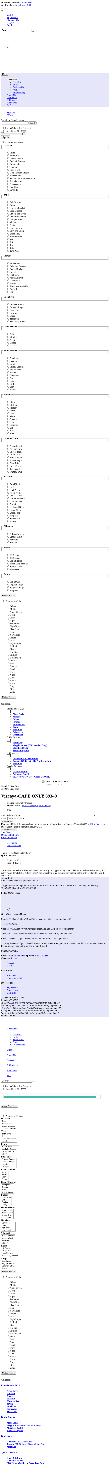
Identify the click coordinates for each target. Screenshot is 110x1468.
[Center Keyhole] (10, 1151)
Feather (13, 372)
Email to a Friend (9, 837)
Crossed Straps (16, 307)
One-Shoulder (16, 501)
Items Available (14, 845)
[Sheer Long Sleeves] (10, 1256)
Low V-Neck (16, 495)
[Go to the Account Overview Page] (2, 10)
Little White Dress (18, 216)
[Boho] (9, 1136)
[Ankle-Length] (7, 1210)
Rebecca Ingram (21, 750)
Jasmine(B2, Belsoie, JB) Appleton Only (32, 761)
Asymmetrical (16, 449)
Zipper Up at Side (18, 321)
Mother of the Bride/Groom (22, 178)
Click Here (95, 824)
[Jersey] (6, 1205)
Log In (10, 25)
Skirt (12, 239)
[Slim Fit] (8, 1243)
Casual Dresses (16, 158)
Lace (12, 381)
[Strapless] (8, 1268)
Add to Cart (7, 821)
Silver (12, 689)
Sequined (14, 425)
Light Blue (15, 626)
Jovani (16, 727)
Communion (15, 164)
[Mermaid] (8, 1240)
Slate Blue (14, 629)
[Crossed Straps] (8, 1162)
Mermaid (14, 539)
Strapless (14, 515)
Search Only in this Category (18, 128)
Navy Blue (15, 635)
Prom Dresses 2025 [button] (15, 708)
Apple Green (16, 612)
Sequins (13, 389)
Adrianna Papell (21, 774)
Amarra (16, 716)
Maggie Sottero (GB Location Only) (30, 745)
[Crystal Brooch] (7, 1192)
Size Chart (6, 832)
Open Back (15, 280)
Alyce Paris (18, 714)
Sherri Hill (18, 734)
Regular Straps (16, 584)
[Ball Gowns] (9, 1134)
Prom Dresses (16, 181)
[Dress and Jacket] (9, 1139)
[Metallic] (4, 1174)
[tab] (58, 721)
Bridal (12, 152)
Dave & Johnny (20, 771)
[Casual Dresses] (12, 1126)
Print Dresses (16, 228)
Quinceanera (15, 184)
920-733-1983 (24, 5)
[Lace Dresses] (9, 1141)
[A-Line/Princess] (8, 1236)
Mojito (13, 609)
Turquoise (14, 623)
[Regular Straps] (8, 1263)
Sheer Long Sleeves (19, 563)
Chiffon (13, 405)
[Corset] (10, 1154)
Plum (12, 660)
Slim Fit (13, 542)
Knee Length (16, 460)
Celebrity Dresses (18, 266)
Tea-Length (15, 469)
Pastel (12, 345)
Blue (12, 632)
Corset (13, 272)
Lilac (12, 640)
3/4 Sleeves (15, 558)
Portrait (13, 504)
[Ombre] (4, 1179)
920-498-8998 (25, 2)
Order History (13, 990)
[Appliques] (7, 1185)
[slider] (98, 1097)
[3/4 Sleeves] (10, 1251)
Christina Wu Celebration (25, 758)
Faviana (16, 722)
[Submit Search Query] (34, 1081)
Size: (3, 815)
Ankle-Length (16, 446)
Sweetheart (15, 518)
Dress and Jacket (17, 208)
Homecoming (16, 175)
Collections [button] (12, 1028)
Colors (16, 719)
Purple (13, 637)
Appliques (14, 358)
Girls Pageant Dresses (20, 172)
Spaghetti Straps (17, 587)
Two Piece (14, 251)
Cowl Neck (15, 484)
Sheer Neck (15, 513)
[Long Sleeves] (10, 1253)
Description (12, 843)
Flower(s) (14, 375)
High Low (14, 275)
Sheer (12, 316)
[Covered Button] (8, 1159)
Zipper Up (14, 319)
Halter (12, 487)
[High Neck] (8, 1228)
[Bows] (7, 1189)
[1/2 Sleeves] (10, 1248)
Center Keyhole (17, 269)
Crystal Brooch (16, 367)
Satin (12, 422)
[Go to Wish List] (5, 8)
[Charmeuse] (6, 1197)
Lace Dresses (16, 211)
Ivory (12, 672)
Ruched (13, 289)
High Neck (15, 490)
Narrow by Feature (14, 142)
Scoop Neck (15, 510)
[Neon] (4, 1177)
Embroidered (15, 369)
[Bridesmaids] (12, 1123)
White (12, 692)
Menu (4, 74)
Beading (13, 361)
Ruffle (12, 384)
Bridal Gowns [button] (13, 737)
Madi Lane (18, 743)
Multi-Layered (16, 278)
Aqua (12, 620)
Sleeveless (14, 569)
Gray (12, 686)
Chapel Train (15, 452)
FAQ (9, 1075)
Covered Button (17, 304)
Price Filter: (11, 131)
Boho (12, 205)
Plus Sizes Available (19, 286)
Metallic (13, 337)
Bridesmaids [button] (12, 753)
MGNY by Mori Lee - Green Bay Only (31, 777)
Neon (12, 340)
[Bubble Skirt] (10, 1146)
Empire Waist (16, 537)
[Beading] (7, 1187)
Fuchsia (13, 655)
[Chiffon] (6, 1200)
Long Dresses (16, 219)
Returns (10, 965)
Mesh (12, 416)
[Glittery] (4, 1172)
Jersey (12, 410)
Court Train (15, 454)
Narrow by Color (13, 601)
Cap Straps (15, 582)
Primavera (18, 732)
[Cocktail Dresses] (12, 1128)
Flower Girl (15, 170)
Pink (12, 649)
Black (12, 683)
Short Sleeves (16, 566)
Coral (12, 669)
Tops (12, 245)
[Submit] (33, 31)
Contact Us (12, 963)
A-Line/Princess (17, 534)
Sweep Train (15, 466)
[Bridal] (12, 1121)
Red (12, 663)
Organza (13, 419)
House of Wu (19, 724)
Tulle (12, 433)
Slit (11, 292)
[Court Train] (7, 1217)
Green (12, 615)
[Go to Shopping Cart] (2, 8)
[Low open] (8, 1166)
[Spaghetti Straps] (8, 1266)
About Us (11, 975)
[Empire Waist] (8, 1238)
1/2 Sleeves (15, 555)
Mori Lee (17, 729)
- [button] (8, 711)
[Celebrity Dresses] (10, 1149)
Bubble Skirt (15, 263)
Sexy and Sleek (17, 231)
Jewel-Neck (15, 493)
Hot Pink (14, 652)
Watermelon (15, 657)
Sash (12, 387)
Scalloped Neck (17, 507)
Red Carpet (15, 187)
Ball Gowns (15, 202)
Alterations (12, 1070)
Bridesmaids (15, 155)
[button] (12, 79)
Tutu (12, 248)
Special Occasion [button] (14, 766)
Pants (12, 225)
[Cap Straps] (8, 1261)
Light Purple (15, 643)
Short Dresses (16, 236)
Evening (13, 167)
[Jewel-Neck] (8, 1230)
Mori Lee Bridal (20, 748)
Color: (4, 818)
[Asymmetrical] (7, 1212)
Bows (12, 364)
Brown (13, 680)
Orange (13, 666)
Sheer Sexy (15, 233)
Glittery (13, 334)
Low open (14, 313)
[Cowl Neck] (8, 1223)
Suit (11, 242)
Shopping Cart (13, 20)
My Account (12, 17)
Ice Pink (13, 646)
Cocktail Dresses (17, 161)
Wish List (11, 15)
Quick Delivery (44, 805)
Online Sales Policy (10, 835)
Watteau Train (16, 472)
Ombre (13, 343)
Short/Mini (14, 463)
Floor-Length (16, 457)
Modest (13, 222)
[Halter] (8, 1225)
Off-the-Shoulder (17, 498)
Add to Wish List (9, 830)
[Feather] (6, 1202)
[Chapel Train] (7, 1215)
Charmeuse (15, 402)
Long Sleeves (16, 561)
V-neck (13, 521)
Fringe (13, 378)
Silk (11, 428)
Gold (12, 677)
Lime (12, 617)
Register (10, 22)
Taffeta (13, 430)
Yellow (13, 606)
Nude (12, 675)
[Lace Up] (8, 1164)
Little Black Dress (18, 213)
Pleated (13, 283)
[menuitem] (58, 15)
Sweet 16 (14, 190)
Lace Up (14, 310)
